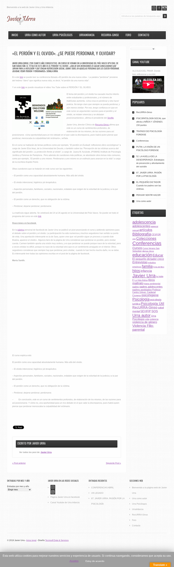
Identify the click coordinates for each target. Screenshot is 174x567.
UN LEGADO (97, 493)
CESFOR (156, 234)
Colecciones (146, 238)
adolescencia (144, 222)
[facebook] (159, 8)
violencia (154, 319)
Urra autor (141, 315)
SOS (154, 311)
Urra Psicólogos (62, 35)
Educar (158, 255)
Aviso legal (31, 540)
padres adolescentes (151, 286)
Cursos (137, 248)
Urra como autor (35, 35)
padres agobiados (142, 289)
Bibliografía (141, 234)
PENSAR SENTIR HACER (148, 195)
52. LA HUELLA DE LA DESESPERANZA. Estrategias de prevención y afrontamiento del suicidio (150, 161)
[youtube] (164, 8)
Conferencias (142, 141)
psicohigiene (150, 295)
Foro (128, 35)
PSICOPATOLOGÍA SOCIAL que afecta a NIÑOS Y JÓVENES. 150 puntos (151, 121)
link (21, 77)
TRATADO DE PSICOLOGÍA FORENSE (149, 133)
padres (135, 287)
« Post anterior (19, 463)
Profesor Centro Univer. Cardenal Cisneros (146, 292)
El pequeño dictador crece (148, 259)
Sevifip (110, 118)
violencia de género (144, 322)
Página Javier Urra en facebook (65, 497)
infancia (146, 271)
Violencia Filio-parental (143, 328)
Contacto (143, 35)
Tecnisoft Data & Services (57, 540)
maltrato (137, 283)
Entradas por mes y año (18, 486)
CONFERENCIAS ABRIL (102, 487)
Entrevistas (139, 262)
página (21, 230)
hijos (136, 271)
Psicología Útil (152, 303)
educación (142, 254)
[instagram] (154, 8)
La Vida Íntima (141, 280)
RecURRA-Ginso (110, 35)
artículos (145, 230)
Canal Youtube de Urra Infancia (65, 502)
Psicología (141, 299)
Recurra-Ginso (102, 125)
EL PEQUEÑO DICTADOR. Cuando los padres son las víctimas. (148, 185)
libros (151, 279)
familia (147, 266)
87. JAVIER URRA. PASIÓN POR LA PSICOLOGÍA (149, 174)
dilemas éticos (148, 251)
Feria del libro (158, 267)
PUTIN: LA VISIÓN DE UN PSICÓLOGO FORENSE (148, 149)
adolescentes (141, 226)
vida (147, 319)
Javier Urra (39, 443)
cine (134, 239)
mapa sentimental (152, 283)
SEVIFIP (145, 311)
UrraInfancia (86, 35)
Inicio (15, 35)
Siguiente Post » (113, 463)
